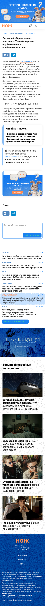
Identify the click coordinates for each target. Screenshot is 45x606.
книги (5, 307)
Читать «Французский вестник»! (21, 104)
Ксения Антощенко (16, 33)
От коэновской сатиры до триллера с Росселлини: (21, 486)
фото (4, 272)
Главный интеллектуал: (20, 525)
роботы (5, 253)
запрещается (7, 587)
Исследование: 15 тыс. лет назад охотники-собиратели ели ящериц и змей (22, 266)
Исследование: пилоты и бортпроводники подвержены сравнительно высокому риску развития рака (22, 288)
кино (4, 33)
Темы (22, 564)
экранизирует (12, 156)
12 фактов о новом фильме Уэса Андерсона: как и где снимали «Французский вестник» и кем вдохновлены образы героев (21, 138)
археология (7, 262)
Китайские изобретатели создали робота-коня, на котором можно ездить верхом (22, 257)
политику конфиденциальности (14, 600)
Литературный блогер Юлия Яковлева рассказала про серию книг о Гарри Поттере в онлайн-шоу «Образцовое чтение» (19, 313)
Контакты (22, 560)
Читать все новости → (15, 321)
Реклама (22, 555)
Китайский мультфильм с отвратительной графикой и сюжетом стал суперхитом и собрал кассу (22, 300)
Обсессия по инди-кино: (19, 445)
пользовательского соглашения (13, 598)
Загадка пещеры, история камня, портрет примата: (20, 404)
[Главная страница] (7, 25)
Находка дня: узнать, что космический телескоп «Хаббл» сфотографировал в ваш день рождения (20, 277)
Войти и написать (32, 235)
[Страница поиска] (36, 26)
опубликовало (26, 61)
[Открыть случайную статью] (30, 25)
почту (10, 593)
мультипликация (9, 295)
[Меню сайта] (41, 26)
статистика (7, 283)
